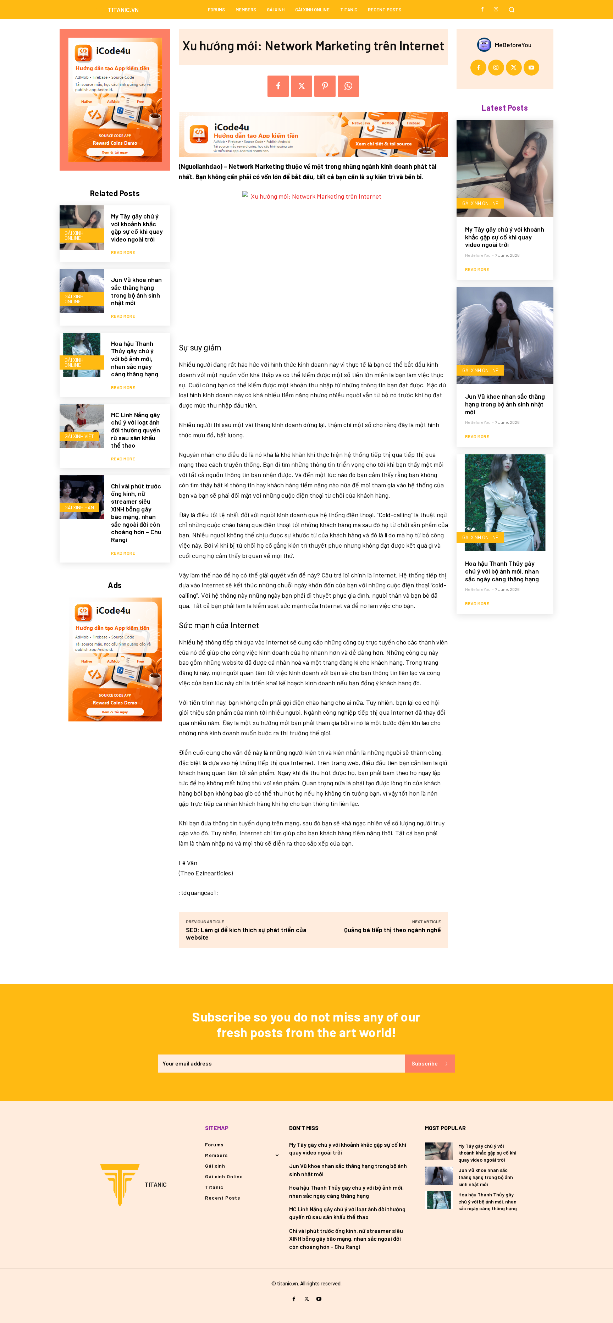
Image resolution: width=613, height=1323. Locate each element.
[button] (511, 9)
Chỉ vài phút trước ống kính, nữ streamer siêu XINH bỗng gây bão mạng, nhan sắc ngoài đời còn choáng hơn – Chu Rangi (136, 512)
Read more (123, 252)
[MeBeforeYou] (486, 45)
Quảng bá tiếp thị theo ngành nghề (392, 930)
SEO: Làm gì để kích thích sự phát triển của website (246, 933)
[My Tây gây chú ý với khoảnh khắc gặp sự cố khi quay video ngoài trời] (82, 227)
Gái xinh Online (74, 235)
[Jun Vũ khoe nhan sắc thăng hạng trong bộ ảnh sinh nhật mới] (82, 291)
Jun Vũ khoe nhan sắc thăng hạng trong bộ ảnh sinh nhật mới (136, 291)
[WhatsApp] (348, 86)
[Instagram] (496, 10)
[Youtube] (532, 68)
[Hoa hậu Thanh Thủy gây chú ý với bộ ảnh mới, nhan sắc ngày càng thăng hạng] (82, 355)
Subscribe (425, 1063)
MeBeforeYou (513, 45)
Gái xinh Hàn (79, 507)
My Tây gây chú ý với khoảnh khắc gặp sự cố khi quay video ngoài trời (137, 227)
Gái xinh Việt (79, 436)
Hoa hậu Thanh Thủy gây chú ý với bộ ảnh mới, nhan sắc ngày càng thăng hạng (134, 358)
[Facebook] (482, 10)
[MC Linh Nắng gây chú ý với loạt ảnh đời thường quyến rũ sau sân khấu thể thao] (82, 426)
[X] (301, 86)
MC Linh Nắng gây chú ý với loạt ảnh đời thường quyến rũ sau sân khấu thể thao (135, 430)
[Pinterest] (325, 86)
